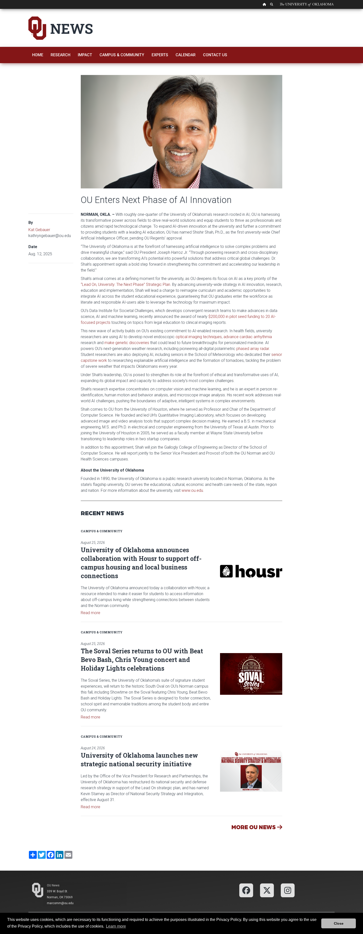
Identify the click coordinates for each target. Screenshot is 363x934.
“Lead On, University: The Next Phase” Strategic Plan (125, 284)
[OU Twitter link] (267, 890)
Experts (160, 55)
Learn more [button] (116, 926)
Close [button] (338, 923)
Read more (90, 612)
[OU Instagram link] (288, 890)
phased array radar (252, 348)
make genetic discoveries (126, 342)
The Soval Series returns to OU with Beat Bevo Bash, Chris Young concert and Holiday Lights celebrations (142, 659)
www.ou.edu (192, 490)
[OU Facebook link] (246, 890)
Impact (85, 55)
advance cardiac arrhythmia (247, 336)
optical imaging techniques (199, 336)
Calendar (186, 55)
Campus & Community (122, 55)
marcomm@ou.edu (60, 903)
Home (37, 55)
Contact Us (215, 55)
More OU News (254, 827)
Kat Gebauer (39, 229)
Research (60, 55)
